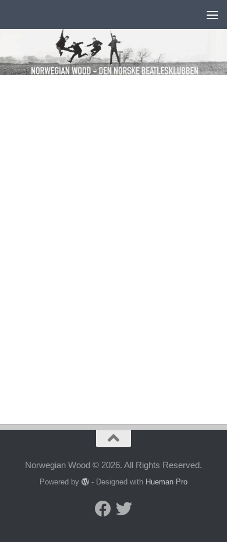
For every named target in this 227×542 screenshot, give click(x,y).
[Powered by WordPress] (85, 482)
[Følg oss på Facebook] (103, 509)
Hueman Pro (166, 481)
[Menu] (212, 14)
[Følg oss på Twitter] (124, 509)
